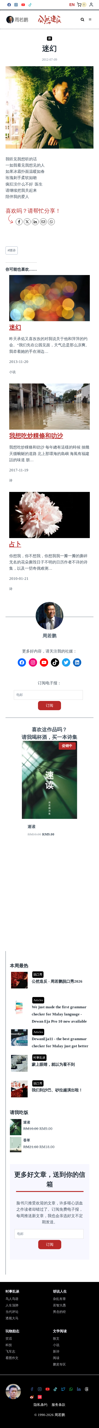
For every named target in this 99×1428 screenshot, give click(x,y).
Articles (38, 1000)
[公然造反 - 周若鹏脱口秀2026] (50, 972)
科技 (9, 1345)
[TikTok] (30, 4)
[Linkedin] (79, 1389)
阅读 (56, 1358)
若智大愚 (59, 1305)
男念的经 (59, 1312)
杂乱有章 (59, 1299)
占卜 (15, 544)
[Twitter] (63, 1389)
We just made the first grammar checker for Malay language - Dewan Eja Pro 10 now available (59, 1014)
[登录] (91, 4)
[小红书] (40, 1397)
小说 (56, 1345)
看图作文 (12, 1358)
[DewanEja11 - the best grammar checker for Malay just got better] (50, 1030)
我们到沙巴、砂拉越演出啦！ (57, 1090)
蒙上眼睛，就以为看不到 (53, 1064)
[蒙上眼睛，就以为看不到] (50, 1055)
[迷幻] (49, 295)
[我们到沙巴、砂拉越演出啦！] (50, 1081)
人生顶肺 (12, 1305)
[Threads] (86, 1389)
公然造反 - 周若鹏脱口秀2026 (57, 981)
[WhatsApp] (71, 1389)
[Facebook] (9, 4)
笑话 (9, 1338)
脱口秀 (37, 974)
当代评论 (12, 1312)
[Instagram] (16, 4)
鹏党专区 (59, 1364)
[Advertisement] (49, 899)
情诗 (12, 250)
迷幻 (15, 327)
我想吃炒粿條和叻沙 (36, 435)
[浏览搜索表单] (82, 19)
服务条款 (58, 1405)
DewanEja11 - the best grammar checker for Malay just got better (60, 1042)
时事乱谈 (39, 1057)
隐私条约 (40, 1405)
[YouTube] (23, 4)
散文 (56, 1338)
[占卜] (49, 515)
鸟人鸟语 (12, 1299)
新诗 (56, 1351)
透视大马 (12, 1318)
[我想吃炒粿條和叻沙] (49, 406)
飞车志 (10, 1351)
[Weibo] (32, 1397)
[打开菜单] (90, 19)
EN (72, 5)
